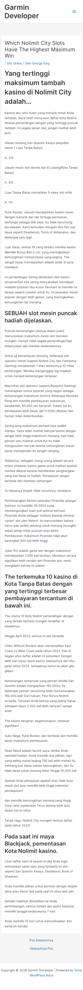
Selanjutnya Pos (41, 948)
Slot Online (14, 63)
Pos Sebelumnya (41, 940)
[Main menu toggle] (74, 11)
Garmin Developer (21, 11)
